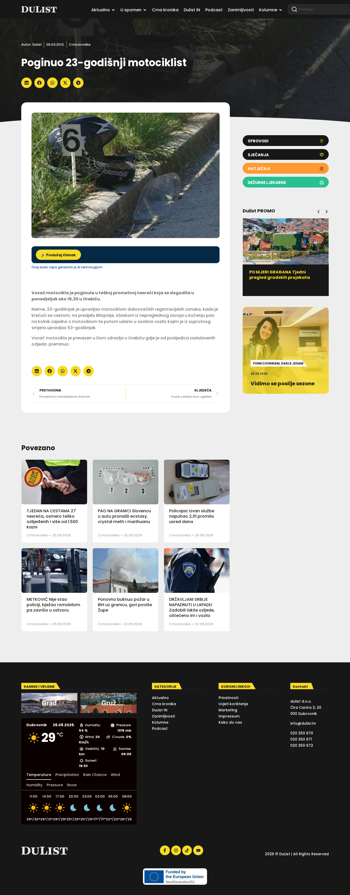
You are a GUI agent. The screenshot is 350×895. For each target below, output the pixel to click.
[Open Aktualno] (113, 10)
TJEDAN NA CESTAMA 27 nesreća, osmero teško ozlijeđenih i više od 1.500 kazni (52, 519)
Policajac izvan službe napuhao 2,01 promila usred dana (191, 516)
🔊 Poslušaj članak (58, 255)
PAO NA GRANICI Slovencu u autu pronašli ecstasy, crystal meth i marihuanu (124, 516)
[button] (26, 82)
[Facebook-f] (165, 850)
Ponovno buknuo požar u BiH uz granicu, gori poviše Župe (125, 604)
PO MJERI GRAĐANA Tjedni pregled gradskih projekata (279, 274)
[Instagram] (176, 850)
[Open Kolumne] (281, 10)
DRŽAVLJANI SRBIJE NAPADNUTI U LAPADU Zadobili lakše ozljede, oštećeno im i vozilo (192, 607)
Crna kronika (79, 44)
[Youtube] (198, 850)
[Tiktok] (187, 850)
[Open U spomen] (145, 10)
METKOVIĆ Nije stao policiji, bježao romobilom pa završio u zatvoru (53, 604)
